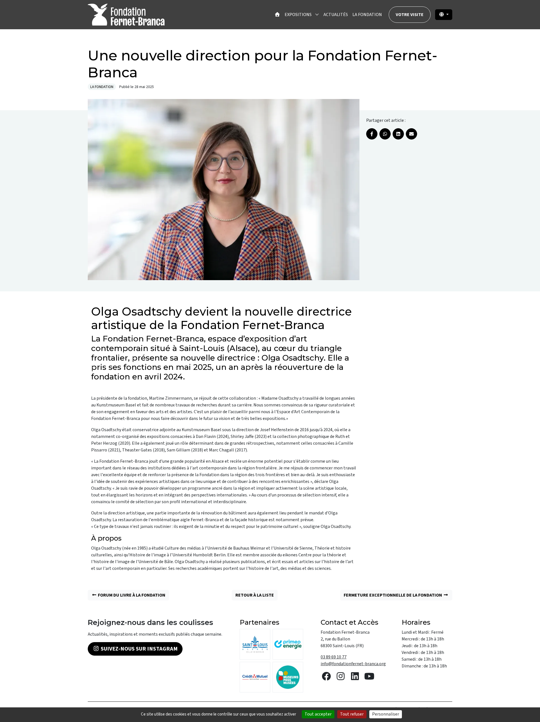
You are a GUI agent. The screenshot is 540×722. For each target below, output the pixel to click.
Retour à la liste (254, 595)
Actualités (335, 15)
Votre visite (410, 15)
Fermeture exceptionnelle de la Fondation (393, 595)
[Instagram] (340, 678)
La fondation (367, 15)
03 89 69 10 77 (333, 657)
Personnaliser (385, 714)
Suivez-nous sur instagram (139, 649)
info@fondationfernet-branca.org (353, 664)
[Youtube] (369, 678)
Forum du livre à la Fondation (131, 595)
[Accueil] (277, 14)
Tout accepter (318, 714)
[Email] (411, 134)
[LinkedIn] (398, 134)
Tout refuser (352, 714)
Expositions (298, 15)
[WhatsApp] (385, 134)
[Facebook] (371, 134)
